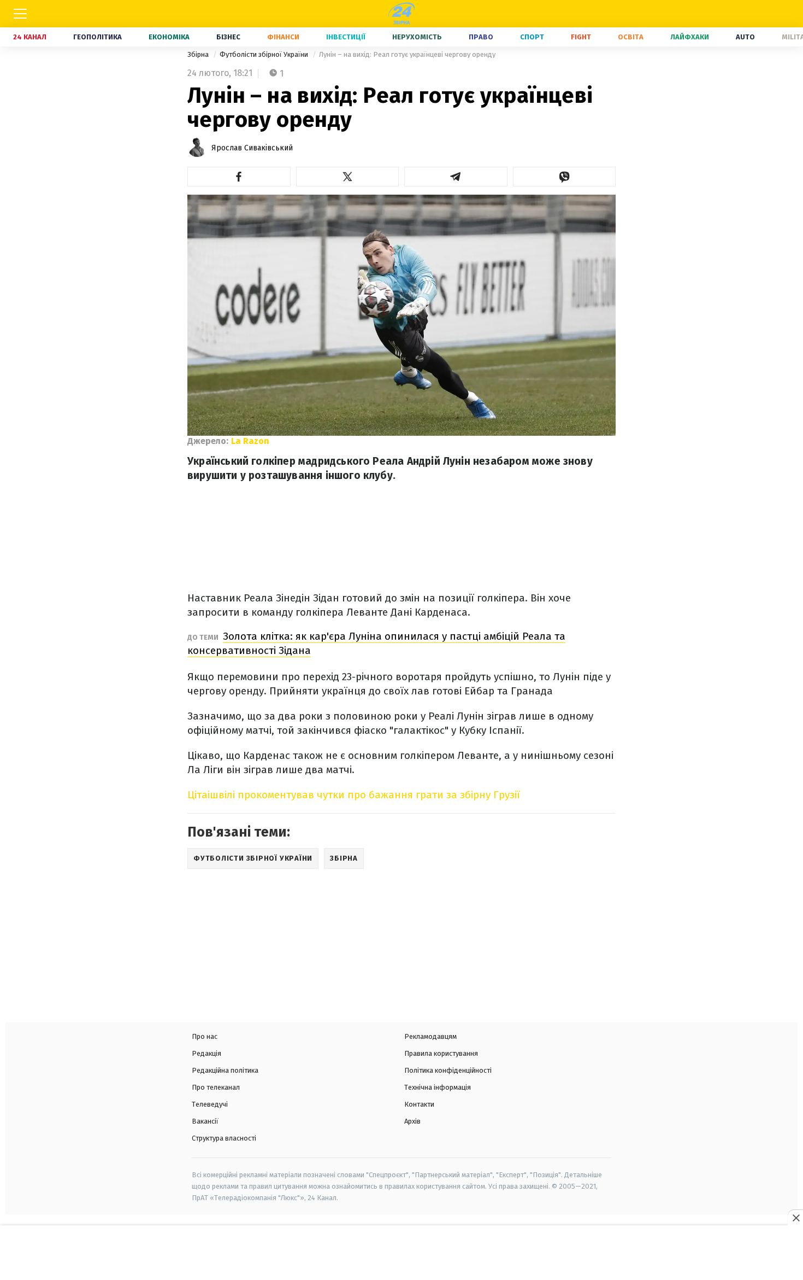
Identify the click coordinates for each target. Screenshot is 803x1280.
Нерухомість (417, 37)
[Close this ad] (795, 1217)
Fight (581, 37)
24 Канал (29, 37)
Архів (412, 1121)
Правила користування (441, 1053)
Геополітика (97, 37)
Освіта (630, 37)
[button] (239, 176)
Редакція (206, 1053)
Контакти (419, 1104)
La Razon (250, 441)
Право (481, 37)
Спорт (532, 37)
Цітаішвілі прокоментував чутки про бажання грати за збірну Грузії (353, 794)
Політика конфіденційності (448, 1070)
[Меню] (20, 14)
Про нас (204, 1036)
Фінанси (283, 37)
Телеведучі (210, 1104)
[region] (401, 1254)
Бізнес (228, 37)
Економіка (169, 37)
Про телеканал (216, 1087)
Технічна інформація (437, 1087)
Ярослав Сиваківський (252, 148)
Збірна (198, 54)
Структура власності (224, 1138)
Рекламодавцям (430, 1036)
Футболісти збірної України (265, 54)
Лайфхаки (689, 37)
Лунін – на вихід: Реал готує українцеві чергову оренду (407, 54)
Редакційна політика (225, 1070)
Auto (745, 37)
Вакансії (205, 1121)
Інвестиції (345, 37)
